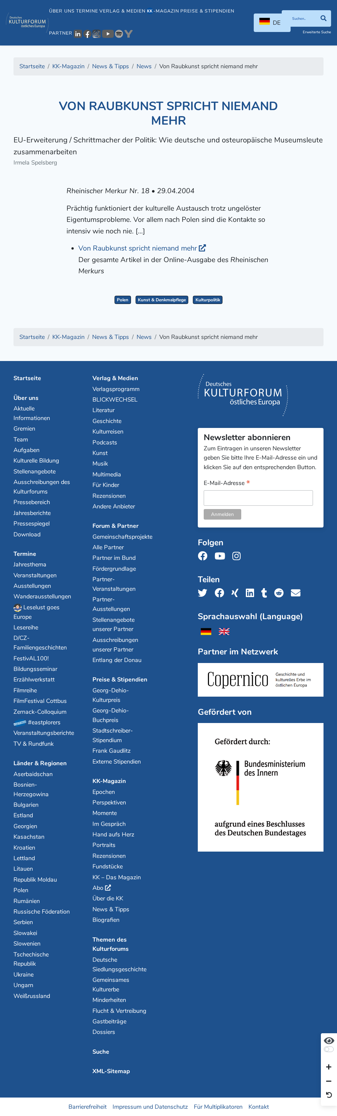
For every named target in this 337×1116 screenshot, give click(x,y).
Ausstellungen (32, 586)
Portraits (104, 845)
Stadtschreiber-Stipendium (112, 735)
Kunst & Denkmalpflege (162, 300)
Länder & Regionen (40, 763)
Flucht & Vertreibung (119, 1011)
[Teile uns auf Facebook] (221, 593)
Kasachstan (28, 837)
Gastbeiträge (109, 1021)
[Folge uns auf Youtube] (222, 556)
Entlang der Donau (117, 660)
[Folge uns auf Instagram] (238, 556)
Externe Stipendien (116, 762)
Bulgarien (26, 805)
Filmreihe (25, 690)
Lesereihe (25, 627)
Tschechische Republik (31, 959)
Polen (122, 300)
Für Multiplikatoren (218, 1106)
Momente (104, 813)
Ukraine (23, 975)
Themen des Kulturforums (110, 944)
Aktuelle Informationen (31, 413)
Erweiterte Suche (317, 32)
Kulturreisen (107, 432)
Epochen (103, 792)
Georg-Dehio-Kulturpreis (110, 695)
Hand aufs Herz (113, 834)
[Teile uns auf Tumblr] (266, 593)
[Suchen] (323, 18)
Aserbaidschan (33, 774)
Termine (87, 11)
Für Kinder (105, 485)
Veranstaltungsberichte (41, 733)
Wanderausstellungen (41, 596)
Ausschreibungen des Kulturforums (41, 487)
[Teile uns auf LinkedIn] (252, 593)
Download (26, 534)
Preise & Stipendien (207, 11)
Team (20, 439)
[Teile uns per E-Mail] (297, 593)
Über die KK (107, 898)
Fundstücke (107, 866)
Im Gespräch (109, 824)
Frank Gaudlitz (111, 751)
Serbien (23, 922)
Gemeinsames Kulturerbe (110, 984)
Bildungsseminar (35, 669)
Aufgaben (26, 450)
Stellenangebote (34, 471)
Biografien (105, 920)
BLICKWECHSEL (115, 400)
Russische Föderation (41, 912)
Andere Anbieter (113, 506)
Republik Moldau (35, 880)
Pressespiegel (31, 524)
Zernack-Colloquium (39, 712)
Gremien (24, 429)
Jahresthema (29, 564)
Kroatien (24, 848)
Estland (23, 815)
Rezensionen (109, 496)
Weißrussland (31, 996)
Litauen (23, 869)
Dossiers (103, 1032)
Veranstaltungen (35, 575)
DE (276, 23)
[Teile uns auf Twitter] (204, 593)
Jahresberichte (32, 513)
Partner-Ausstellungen (111, 604)
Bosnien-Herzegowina (31, 789)
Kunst (100, 453)
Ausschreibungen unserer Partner (115, 644)
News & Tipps (110, 909)
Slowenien (26, 944)
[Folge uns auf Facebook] (204, 556)
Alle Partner (108, 547)
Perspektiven (109, 802)
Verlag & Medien (122, 11)
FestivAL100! (31, 658)
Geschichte (106, 421)
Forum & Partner (115, 526)
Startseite (27, 378)
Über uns (62, 11)
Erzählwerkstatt (34, 679)
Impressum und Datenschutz (150, 1106)
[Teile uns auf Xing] (237, 593)
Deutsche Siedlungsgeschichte (119, 964)
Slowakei (25, 933)
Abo (97, 888)
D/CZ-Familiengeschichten (40, 642)
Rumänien (26, 901)
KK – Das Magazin (116, 877)
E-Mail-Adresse (227, 483)
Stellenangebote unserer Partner (113, 624)
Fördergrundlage (114, 569)
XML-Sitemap (111, 1071)
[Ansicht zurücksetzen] (329, 1095)
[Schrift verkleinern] (329, 1081)
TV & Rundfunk (33, 744)
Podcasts (104, 442)
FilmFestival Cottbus (40, 701)
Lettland (24, 858)
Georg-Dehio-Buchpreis (110, 715)
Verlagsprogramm (116, 389)
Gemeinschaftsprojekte (120, 537)
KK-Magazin (109, 781)
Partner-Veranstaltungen (114, 584)
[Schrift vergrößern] (329, 1067)
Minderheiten (109, 1000)
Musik (100, 464)
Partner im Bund (114, 558)
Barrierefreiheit (87, 1106)
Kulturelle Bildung (36, 461)
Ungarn (23, 985)
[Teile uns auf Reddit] (281, 593)
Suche (100, 1052)
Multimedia (106, 474)
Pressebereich (31, 502)
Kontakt (258, 1106)
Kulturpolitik (207, 300)
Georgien (25, 826)
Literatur (103, 410)
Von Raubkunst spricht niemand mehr (137, 248)
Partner (60, 33)
